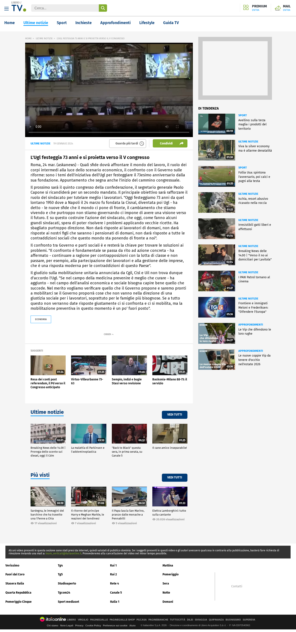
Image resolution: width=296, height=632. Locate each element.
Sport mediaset (68, 602)
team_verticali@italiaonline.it (63, 553)
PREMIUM (259, 8)
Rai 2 (113, 574)
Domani (168, 602)
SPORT (242, 115)
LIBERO (15, 2)
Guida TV (171, 22)
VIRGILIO (83, 620)
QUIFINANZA (216, 620)
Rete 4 (114, 583)
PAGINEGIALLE (99, 620)
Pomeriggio (171, 574)
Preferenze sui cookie (115, 625)
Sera (166, 583)
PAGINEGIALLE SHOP (122, 620)
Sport (62, 22)
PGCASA (142, 620)
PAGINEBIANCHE (158, 620)
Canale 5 (116, 592)
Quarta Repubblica (18, 592)
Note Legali (66, 625)
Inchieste (83, 22)
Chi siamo (52, 625)
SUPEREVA (249, 620)
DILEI (190, 620)
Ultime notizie (35, 22)
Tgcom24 (64, 592)
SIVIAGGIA (201, 620)
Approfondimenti (115, 22)
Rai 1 (113, 565)
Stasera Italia (14, 583)
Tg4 (60, 565)
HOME (28, 38)
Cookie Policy (93, 625)
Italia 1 (114, 602)
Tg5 (60, 574)
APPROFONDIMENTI (250, 324)
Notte (166, 592)
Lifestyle (147, 22)
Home (9, 22)
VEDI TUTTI (174, 414)
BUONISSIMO (233, 620)
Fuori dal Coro (14, 574)
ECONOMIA (41, 319)
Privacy (79, 625)
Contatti (236, 586)
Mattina (168, 565)
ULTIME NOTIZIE (44, 38)
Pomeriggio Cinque (18, 602)
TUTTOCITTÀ (177, 620)
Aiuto (132, 625)
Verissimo (12, 565)
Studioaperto (67, 583)
